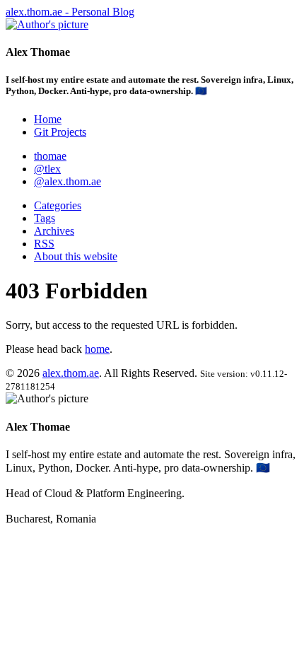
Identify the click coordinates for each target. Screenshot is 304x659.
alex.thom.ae (70, 373)
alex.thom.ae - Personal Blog (70, 12)
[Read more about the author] (47, 24)
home (97, 349)
